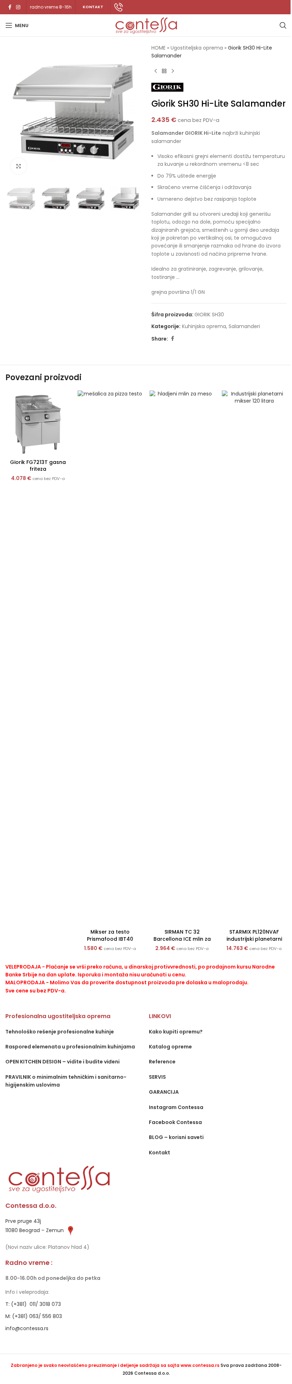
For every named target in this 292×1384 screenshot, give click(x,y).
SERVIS (157, 1077)
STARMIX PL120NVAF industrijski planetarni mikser (254, 938)
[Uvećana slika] (19, 166)
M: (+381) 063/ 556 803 (33, 1316)
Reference (162, 1061)
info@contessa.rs (26, 1328)
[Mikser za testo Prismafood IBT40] (110, 657)
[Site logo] (146, 25)
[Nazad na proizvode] (164, 71)
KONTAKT (93, 7)
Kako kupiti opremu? (176, 1031)
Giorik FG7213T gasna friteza (38, 466)
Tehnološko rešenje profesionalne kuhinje (59, 1031)
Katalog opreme (170, 1046)
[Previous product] (155, 71)
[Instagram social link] (18, 7)
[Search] (283, 25)
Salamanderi (244, 326)
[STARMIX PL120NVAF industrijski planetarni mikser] (254, 657)
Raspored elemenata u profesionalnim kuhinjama (70, 1046)
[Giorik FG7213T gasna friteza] (38, 423)
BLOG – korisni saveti (176, 1137)
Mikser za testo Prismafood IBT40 (110, 935)
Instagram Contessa (176, 1107)
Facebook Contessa (175, 1122)
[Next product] (172, 71)
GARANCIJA (164, 1092)
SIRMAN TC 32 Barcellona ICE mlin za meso (182, 938)
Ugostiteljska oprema (197, 47)
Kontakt (159, 1152)
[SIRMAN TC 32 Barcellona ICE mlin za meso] (182, 657)
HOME (158, 47)
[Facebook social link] (9, 7)
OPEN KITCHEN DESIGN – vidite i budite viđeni (62, 1061)
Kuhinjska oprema (204, 326)
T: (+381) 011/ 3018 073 (33, 1304)
